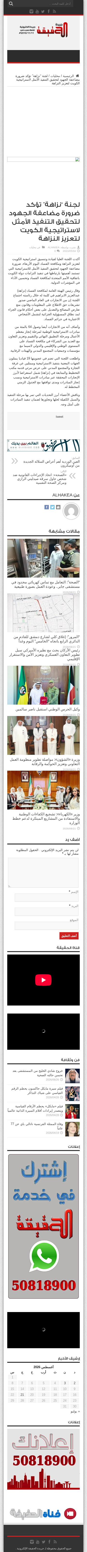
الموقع (74, 920)
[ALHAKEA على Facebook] (46, 507)
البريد (75, 906)
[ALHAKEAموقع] (58, 507)
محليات (55, 76)
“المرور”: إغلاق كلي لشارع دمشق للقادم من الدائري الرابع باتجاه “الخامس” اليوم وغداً (47, 639)
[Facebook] (48, 11)
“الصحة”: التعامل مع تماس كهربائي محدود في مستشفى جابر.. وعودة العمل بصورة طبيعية (45, 584)
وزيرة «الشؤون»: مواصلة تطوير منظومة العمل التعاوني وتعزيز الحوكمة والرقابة (45, 761)
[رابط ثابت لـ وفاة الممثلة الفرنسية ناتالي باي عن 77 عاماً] (72, 1135)
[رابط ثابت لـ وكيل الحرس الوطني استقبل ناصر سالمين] (43, 703)
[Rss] (54, 11)
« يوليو (75, 1411)
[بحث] (10, 3)
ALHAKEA (53, 247)
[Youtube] (37, 11)
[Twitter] (43, 11)
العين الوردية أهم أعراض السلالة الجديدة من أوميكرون (51, 461)
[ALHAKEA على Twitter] (52, 507)
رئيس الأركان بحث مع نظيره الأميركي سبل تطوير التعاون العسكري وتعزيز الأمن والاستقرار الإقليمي (44, 654)
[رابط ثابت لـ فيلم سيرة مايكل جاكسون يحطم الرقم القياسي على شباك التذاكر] (72, 1100)
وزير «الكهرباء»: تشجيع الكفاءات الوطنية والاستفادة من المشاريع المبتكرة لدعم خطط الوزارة (46, 818)
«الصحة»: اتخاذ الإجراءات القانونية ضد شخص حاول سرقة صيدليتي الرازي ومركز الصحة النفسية (39, 477)
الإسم (75, 892)
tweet (59, 416)
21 (22, 1395)
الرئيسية (69, 76)
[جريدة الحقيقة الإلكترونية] (43, 35)
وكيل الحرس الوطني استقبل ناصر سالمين (47, 709)
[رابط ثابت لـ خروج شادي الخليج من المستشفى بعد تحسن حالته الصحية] (72, 1082)
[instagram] (31, 11)
